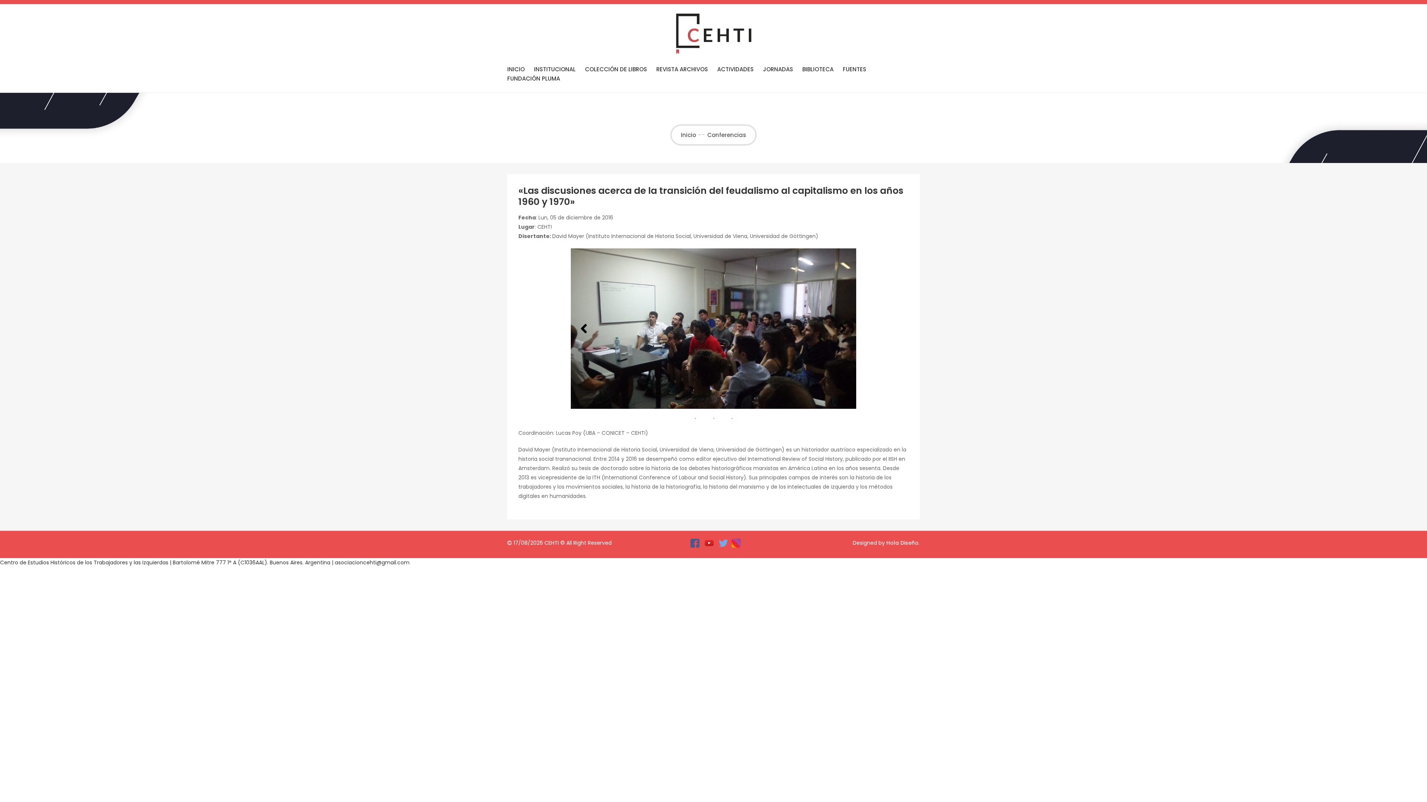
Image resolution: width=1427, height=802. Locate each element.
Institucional (555, 69)
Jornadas (778, 69)
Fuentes (854, 69)
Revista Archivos (682, 69)
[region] (713, 328)
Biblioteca (818, 69)
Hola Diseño (902, 543)
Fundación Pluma (533, 78)
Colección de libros (616, 69)
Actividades (735, 69)
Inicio (516, 69)
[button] (584, 328)
